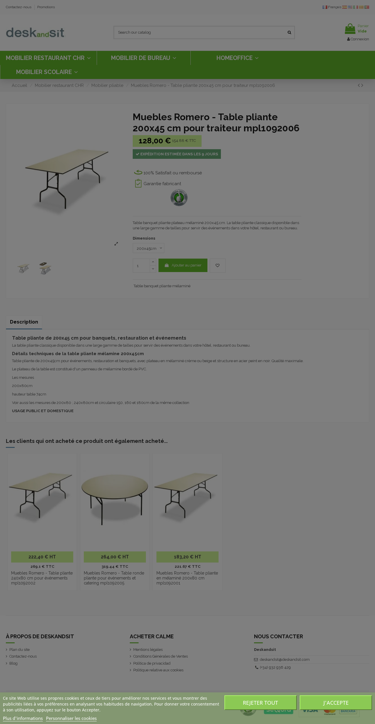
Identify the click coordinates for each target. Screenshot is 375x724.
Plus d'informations (23, 718)
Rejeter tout (260, 702)
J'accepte (336, 702)
